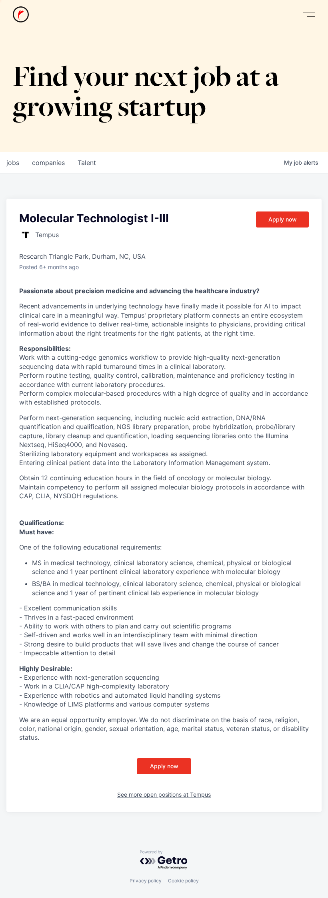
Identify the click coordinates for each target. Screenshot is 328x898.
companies (48, 163)
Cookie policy (183, 881)
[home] (21, 14)
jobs (12, 163)
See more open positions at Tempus (164, 794)
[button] (309, 14)
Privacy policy (146, 881)
